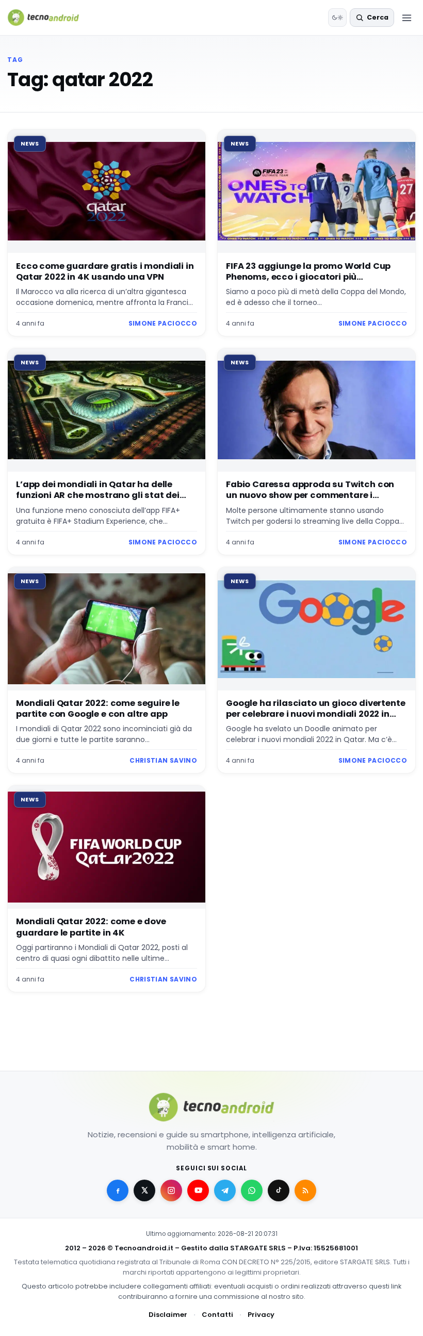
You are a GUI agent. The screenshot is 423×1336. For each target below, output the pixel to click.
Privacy (261, 1314)
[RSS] (305, 1190)
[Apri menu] (406, 17)
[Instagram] (171, 1190)
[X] (144, 1190)
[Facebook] (117, 1190)
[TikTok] (278, 1190)
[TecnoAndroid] (49, 17)
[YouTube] (198, 1190)
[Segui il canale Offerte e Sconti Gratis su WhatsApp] (252, 1190)
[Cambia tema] (337, 17)
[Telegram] (225, 1190)
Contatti (217, 1314)
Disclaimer (168, 1314)
